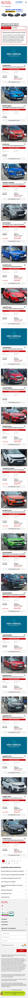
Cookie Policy (11, 983)
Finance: (16, 75)
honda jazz (5, 144)
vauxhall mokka (7, 388)
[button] (25, 96)
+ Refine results (6, 27)
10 (9, 863)
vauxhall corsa (6, 265)
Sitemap (8, 986)
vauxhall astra (6, 347)
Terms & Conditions (19, 985)
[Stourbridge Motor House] (6, 2)
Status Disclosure (10, 985)
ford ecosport (6, 223)
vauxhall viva (6, 65)
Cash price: (4, 75)
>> (17, 863)
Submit (21, 950)
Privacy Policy (4, 983)
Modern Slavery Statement (13, 984)
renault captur (6, 106)
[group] (14, 54)
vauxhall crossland (8, 182)
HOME (2, 6)
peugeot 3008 (6, 796)
